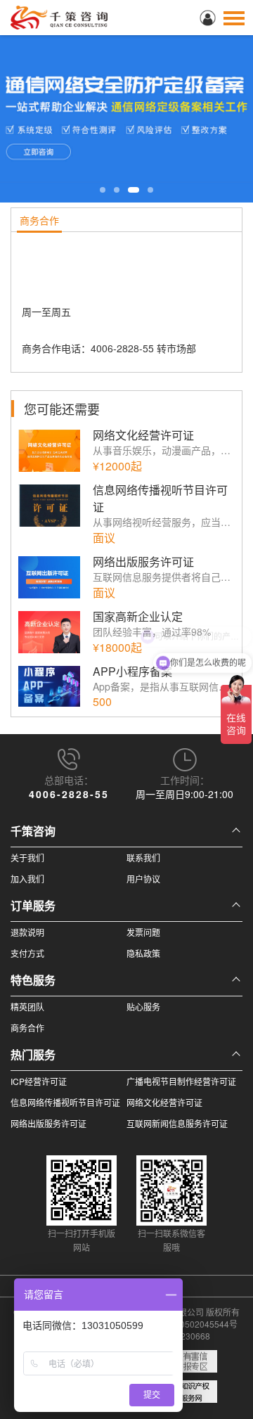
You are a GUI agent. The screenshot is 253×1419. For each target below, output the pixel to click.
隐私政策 (143, 953)
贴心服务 (143, 1007)
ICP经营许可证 (39, 1081)
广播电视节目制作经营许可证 (181, 1081)
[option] (126, 101)
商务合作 (27, 1028)
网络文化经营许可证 (164, 1102)
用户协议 (143, 879)
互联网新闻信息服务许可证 (177, 1123)
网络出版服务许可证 (48, 1123)
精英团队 (27, 1007)
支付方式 (27, 953)
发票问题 (143, 932)
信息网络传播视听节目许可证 (65, 1102)
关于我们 (27, 857)
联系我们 (143, 857)
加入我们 (27, 879)
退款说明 (27, 932)
